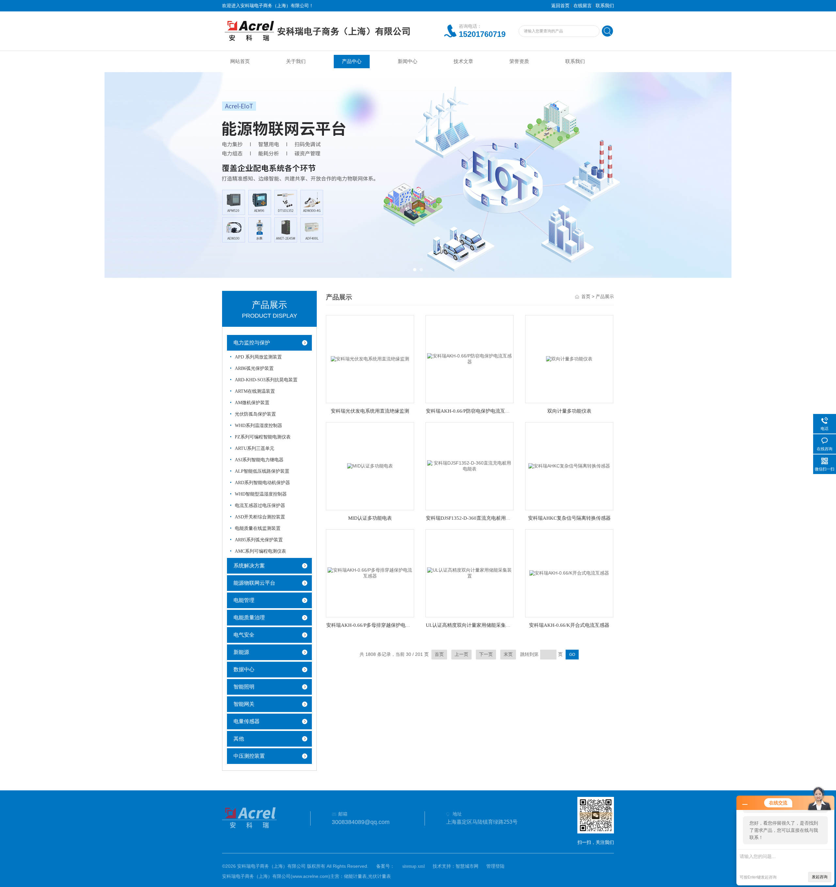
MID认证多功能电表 (370, 518)
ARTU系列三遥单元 (254, 448)
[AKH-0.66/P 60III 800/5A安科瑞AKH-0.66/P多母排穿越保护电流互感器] (370, 572)
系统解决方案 (249, 565)
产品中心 (352, 61)
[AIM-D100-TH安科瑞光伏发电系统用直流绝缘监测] (370, 358)
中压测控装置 (249, 756)
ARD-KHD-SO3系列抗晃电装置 (266, 379)
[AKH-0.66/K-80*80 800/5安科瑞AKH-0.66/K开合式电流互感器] (569, 572)
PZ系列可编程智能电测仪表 (263, 437)
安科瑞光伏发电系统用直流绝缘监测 (370, 411)
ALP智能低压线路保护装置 (262, 471)
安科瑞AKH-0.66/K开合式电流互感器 (569, 625)
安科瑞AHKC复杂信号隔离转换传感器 (569, 518)
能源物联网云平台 (254, 583)
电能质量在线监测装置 (258, 528)
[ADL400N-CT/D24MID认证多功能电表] (370, 465)
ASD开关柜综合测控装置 (260, 517)
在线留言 (582, 5)
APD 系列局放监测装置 (258, 357)
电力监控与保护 (251, 342)
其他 (238, 738)
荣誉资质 (519, 61)
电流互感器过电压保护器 (260, 505)
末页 (508, 654)
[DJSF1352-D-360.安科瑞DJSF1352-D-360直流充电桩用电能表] (469, 465)
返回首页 (560, 5)
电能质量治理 (249, 617)
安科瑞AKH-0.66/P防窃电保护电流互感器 (470, 411)
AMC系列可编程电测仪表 (260, 551)
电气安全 (243, 635)
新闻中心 (407, 61)
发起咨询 (820, 877)
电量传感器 (246, 721)
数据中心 (243, 669)
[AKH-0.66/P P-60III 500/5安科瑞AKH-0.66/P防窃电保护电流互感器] (469, 358)
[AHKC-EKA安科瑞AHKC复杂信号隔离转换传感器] (569, 465)
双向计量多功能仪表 (569, 411)
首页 (585, 296)
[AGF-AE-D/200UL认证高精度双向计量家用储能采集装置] (469, 572)
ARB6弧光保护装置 (254, 368)
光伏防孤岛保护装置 (255, 414)
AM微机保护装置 (252, 402)
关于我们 (296, 61)
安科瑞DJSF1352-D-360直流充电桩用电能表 (473, 518)
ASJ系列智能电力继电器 (259, 459)
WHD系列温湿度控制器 (258, 425)
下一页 (486, 654)
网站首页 (240, 61)
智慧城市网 (467, 866)
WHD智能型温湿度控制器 (261, 494)
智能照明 (243, 686)
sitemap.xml (413, 866)
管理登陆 (495, 866)
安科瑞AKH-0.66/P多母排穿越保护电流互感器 (375, 625)
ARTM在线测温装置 (255, 391)
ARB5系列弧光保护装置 (259, 539)
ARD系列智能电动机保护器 (262, 482)
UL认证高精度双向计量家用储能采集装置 (471, 625)
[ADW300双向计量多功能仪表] (569, 358)
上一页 (461, 654)
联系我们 (605, 5)
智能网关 (243, 704)
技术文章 (463, 61)
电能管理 (243, 600)
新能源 (241, 652)
